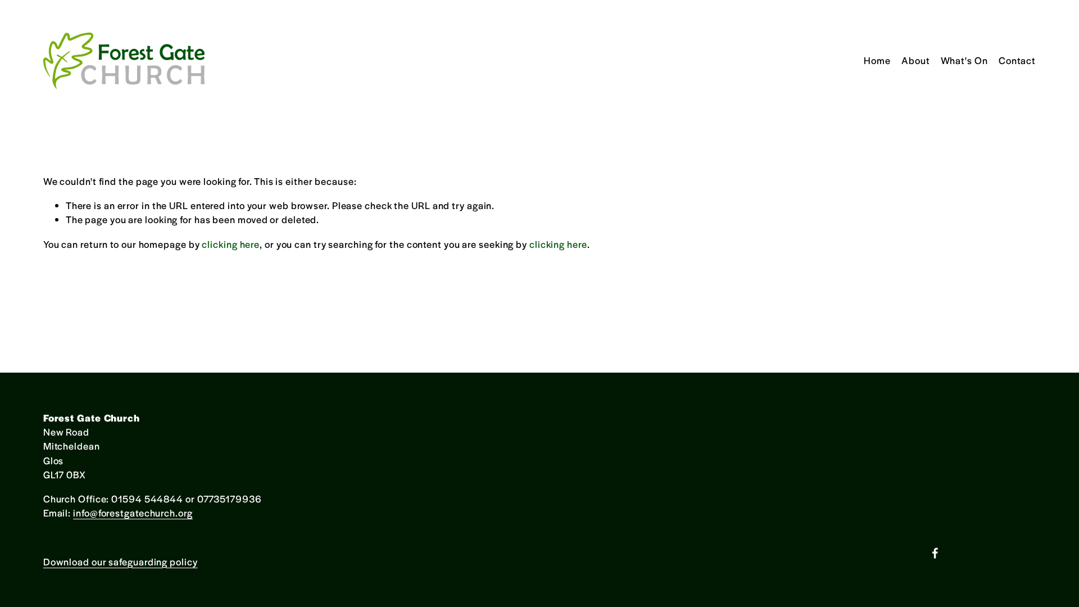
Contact (1017, 60)
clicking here (231, 244)
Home (877, 60)
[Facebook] (935, 553)
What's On (964, 60)
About (915, 60)
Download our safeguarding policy (120, 561)
